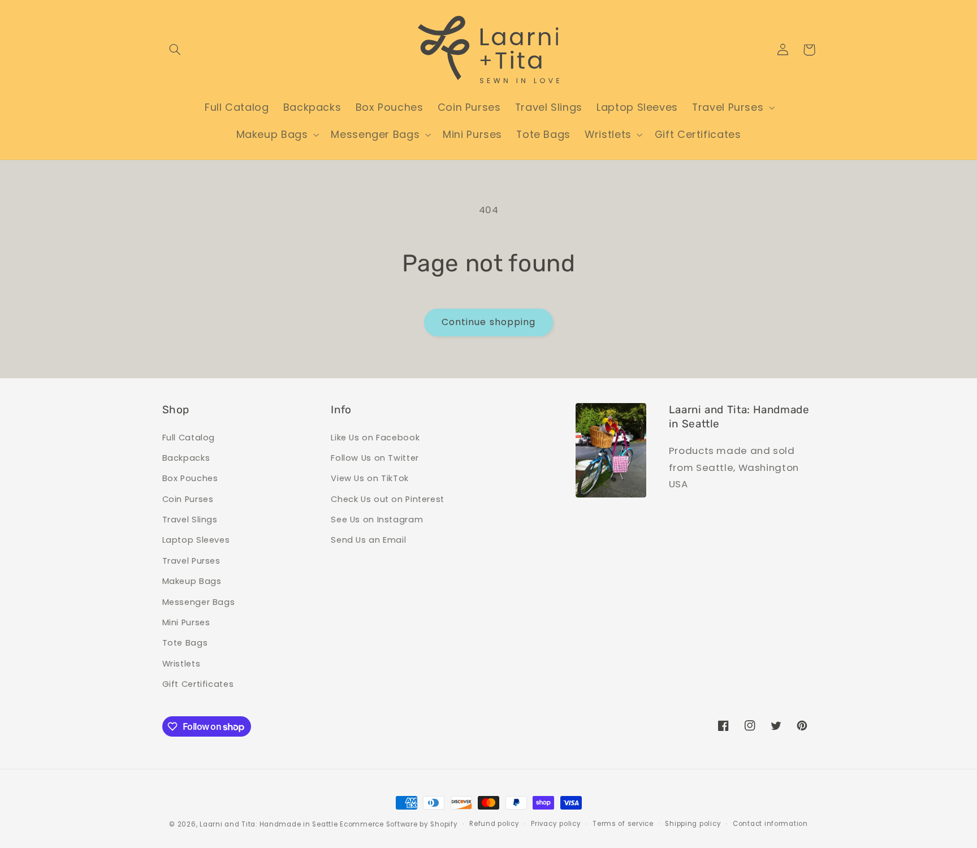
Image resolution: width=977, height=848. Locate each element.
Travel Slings (190, 519)
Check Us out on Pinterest (387, 499)
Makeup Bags (192, 581)
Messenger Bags (198, 602)
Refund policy (494, 823)
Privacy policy (556, 823)
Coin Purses (188, 499)
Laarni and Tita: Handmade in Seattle (269, 824)
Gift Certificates (198, 684)
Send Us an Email (368, 540)
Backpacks (186, 458)
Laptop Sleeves (196, 540)
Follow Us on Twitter (375, 458)
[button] (175, 50)
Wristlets (181, 663)
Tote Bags (185, 642)
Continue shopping (488, 321)
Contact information (770, 823)
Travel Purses (191, 560)
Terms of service (623, 823)
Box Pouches (190, 478)
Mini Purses (186, 622)
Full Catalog (188, 437)
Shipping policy (693, 823)
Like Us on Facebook (375, 437)
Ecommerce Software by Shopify (398, 824)
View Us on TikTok (370, 478)
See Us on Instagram (377, 519)
